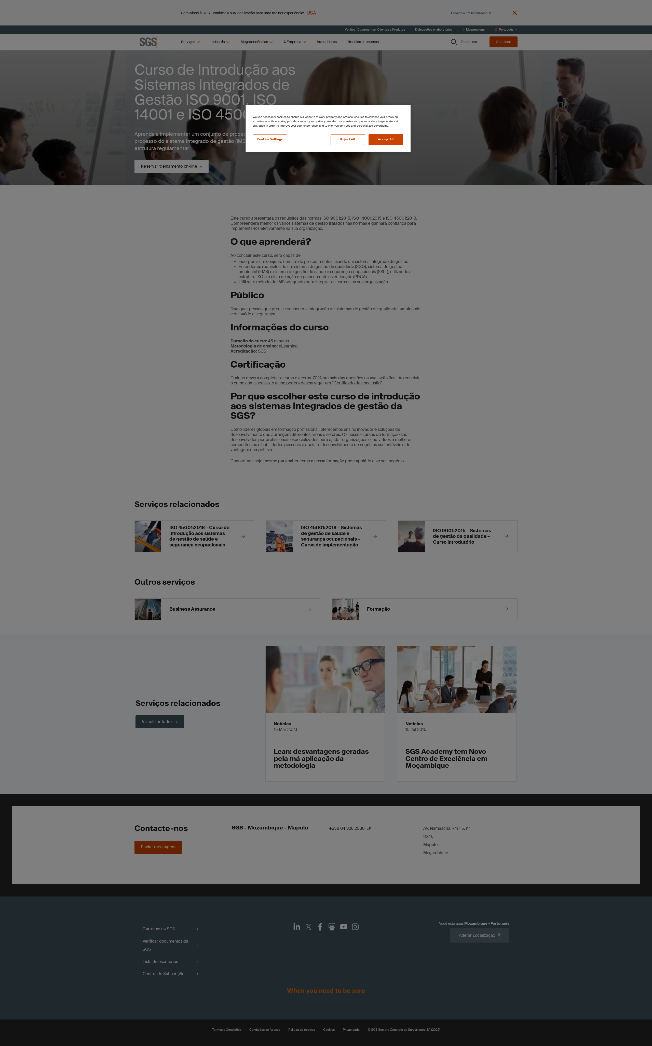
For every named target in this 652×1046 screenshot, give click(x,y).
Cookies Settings (270, 139)
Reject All (347, 139)
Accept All (386, 139)
